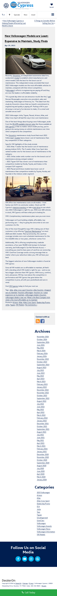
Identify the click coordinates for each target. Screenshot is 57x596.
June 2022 (41, 406)
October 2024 (42, 339)
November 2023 (43, 359)
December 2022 (43, 390)
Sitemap (25, 583)
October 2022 (42, 395)
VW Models (20, 305)
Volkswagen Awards (44, 526)
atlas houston (38, 290)
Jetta (7, 305)
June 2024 (41, 345)
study (17, 78)
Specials (17, 14)
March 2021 (41, 446)
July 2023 (40, 370)
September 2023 (43, 364)
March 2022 (41, 415)
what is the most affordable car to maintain (21, 300)
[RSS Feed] (38, 321)
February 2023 (42, 384)
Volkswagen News (43, 529)
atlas (11, 290)
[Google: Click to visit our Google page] (37, 559)
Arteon (15, 302)
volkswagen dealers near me (15, 297)
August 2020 (41, 465)
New (25, 14)
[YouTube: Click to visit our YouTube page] (24, 559)
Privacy (31, 583)
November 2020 (43, 457)
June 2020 (41, 471)
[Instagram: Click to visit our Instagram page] (31, 559)
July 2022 (40, 404)
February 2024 (42, 353)
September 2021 (43, 429)
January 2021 (42, 451)
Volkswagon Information (46, 531)
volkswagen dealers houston (35, 295)
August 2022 (41, 401)
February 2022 (42, 418)
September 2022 (43, 398)
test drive (37, 207)
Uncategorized (42, 517)
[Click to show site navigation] (53, 14)
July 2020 (40, 468)
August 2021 (41, 432)
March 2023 (41, 381)
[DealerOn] (9, 580)
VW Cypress (10, 126)
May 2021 (40, 440)
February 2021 (42, 449)
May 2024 (40, 348)
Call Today (29, 592)
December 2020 (43, 454)
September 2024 (43, 342)
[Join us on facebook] (42, 321)
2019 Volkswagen (43, 492)
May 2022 (40, 409)
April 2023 (40, 378)
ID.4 (38, 506)
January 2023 (42, 387)
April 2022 (40, 412)
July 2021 (40, 434)
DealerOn (18, 583)
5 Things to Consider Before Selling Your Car (44, 21)
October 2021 (42, 426)
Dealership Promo (43, 302)
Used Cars (40, 520)
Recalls (44, 586)
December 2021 (43, 423)
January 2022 (42, 420)
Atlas (20, 302)
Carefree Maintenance (33, 231)
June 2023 (41, 373)
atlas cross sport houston (23, 290)
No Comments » (31, 305)
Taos (38, 512)
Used (33, 14)
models (17, 138)
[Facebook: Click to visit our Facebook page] (18, 559)
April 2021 (40, 443)
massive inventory (19, 207)
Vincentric (16, 75)
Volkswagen (41, 523)
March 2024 (41, 350)
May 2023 (40, 376)
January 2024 (42, 356)
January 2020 (42, 479)
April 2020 (40, 474)
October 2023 (42, 362)
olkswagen (10, 90)
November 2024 (43, 336)
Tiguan (12, 305)
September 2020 (43, 463)
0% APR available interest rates (23, 124)
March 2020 (41, 477)
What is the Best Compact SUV (38, 297)
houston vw (38, 292)
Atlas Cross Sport (29, 302)
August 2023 (41, 367)
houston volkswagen (25, 292)
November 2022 (43, 392)
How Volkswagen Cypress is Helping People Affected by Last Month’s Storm (14, 23)
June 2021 (41, 437)
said (49, 96)
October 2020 (42, 460)
